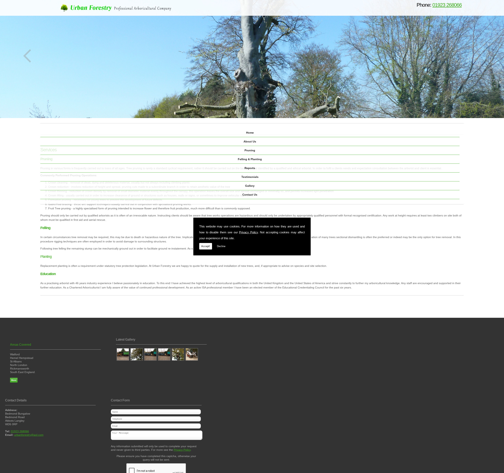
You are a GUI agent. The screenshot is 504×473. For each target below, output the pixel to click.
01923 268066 (447, 5)
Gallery (250, 185)
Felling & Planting (250, 159)
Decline (221, 246)
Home (250, 132)
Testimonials (249, 176)
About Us (250, 141)
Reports (250, 168)
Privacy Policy (248, 232)
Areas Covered (20, 344)
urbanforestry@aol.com (29, 434)
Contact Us (249, 194)
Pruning (250, 150)
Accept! (205, 246)
